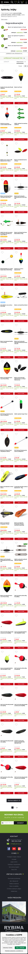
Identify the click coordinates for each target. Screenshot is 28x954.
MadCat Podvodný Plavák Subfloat (6, 88)
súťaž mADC (14, 862)
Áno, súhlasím (20, 947)
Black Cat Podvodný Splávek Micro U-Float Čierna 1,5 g (19, 378)
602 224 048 (16, 841)
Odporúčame (20, 61)
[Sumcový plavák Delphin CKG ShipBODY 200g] (21, 622)
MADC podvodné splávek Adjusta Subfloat (20, 560)
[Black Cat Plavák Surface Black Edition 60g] (21, 223)
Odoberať (20, 823)
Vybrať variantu (7, 103)
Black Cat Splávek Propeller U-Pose (16, 36)
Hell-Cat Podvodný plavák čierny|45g (6, 705)
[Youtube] (14, 848)
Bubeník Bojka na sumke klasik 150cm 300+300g (6, 269)
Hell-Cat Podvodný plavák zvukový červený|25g (20, 778)
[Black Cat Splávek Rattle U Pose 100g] (7, 332)
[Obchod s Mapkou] (14, 912)
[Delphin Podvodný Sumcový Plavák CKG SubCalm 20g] (21, 731)
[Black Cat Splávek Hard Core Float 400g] (7, 586)
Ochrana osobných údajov (14, 888)
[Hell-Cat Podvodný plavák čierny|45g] (7, 695)
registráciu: (20, 32)
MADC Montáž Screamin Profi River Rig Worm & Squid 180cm (6, 233)
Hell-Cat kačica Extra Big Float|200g (20, 669)
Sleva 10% (14, 869)
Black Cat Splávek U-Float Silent (6, 487)
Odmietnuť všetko (7, 947)
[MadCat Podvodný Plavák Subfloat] (7, 77)
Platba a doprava (14, 883)
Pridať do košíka (21, 248)
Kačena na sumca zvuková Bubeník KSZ (5, 124)
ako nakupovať (14, 881)
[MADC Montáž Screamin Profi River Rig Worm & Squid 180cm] (7, 223)
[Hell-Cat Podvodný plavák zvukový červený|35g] (21, 695)
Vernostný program (14, 867)
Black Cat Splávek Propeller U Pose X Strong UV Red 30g (19, 524)
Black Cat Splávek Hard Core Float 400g (6, 596)
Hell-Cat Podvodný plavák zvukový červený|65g (6, 632)
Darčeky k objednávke (14, 864)
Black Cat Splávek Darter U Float (17, 27)
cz (26, 1)
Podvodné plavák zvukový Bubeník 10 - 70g (20, 487)
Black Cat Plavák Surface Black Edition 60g (20, 233)
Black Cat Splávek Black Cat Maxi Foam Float (6, 197)
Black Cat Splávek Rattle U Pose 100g (6, 342)
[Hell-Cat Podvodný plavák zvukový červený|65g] (7, 622)
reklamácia (14, 891)
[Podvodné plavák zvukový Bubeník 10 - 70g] (21, 477)
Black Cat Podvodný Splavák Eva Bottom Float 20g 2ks (20, 342)
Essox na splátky (14, 886)
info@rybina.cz (15, 844)
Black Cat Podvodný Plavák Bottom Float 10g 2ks (20, 197)
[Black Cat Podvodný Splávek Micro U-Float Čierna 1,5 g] (21, 368)
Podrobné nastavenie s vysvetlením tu (14, 950)
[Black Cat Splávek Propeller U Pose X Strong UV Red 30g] (21, 513)
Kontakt (14, 859)
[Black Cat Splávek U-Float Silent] (7, 477)
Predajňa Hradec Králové (14, 857)
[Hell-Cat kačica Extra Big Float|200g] (21, 659)
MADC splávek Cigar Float (20, 414)
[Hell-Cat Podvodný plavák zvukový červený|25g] (21, 767)
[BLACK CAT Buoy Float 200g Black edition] (7, 441)
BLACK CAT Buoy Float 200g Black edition (6, 451)
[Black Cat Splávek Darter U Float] (21, 150)
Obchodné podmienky (14, 878)
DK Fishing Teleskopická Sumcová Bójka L (6, 414)
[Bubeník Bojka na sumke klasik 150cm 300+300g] (7, 259)
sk (26, 3)
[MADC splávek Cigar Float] (21, 404)
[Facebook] (8, 848)
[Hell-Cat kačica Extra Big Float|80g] (21, 586)
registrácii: (5, 96)
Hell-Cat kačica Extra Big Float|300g (6, 778)
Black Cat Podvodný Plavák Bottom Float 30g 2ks (6, 560)
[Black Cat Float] (21, 77)
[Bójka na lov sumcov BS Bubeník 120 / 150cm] (7, 150)
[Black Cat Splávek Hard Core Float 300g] (7, 368)
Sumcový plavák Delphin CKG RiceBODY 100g (6, 669)
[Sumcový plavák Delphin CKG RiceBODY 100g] (7, 659)
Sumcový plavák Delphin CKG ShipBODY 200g (20, 632)
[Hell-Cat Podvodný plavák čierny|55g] (7, 731)
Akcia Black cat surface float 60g (6, 305)
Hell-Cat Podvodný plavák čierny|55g (6, 741)
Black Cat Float (18, 87)
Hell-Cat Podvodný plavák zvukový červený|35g (20, 705)
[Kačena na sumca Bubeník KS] (21, 259)
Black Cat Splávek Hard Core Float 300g (6, 378)
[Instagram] (19, 848)
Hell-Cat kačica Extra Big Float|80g (20, 596)
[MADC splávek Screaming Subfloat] (21, 114)
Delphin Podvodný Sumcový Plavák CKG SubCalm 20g (19, 741)
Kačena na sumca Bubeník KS (18, 269)
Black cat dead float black (15, 45)
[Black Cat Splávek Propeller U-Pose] (7, 513)
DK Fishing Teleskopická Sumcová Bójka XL (20, 451)
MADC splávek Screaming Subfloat (20, 124)
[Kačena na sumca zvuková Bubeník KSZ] (7, 114)
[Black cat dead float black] (21, 295)
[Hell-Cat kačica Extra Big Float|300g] (7, 767)
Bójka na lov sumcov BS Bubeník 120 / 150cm (6, 160)
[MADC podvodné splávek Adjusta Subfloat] (21, 550)
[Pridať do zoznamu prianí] (2, 71)
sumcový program (6, 5)
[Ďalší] (17, 807)
